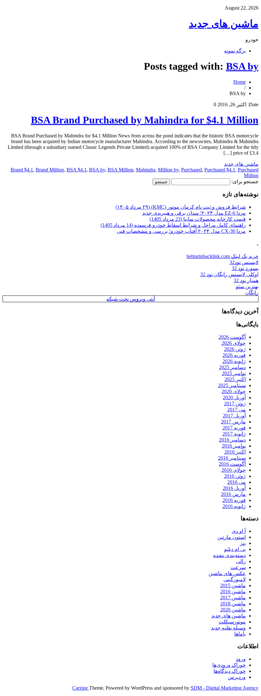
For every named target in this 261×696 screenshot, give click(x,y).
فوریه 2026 (234, 355)
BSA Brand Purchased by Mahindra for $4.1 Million (144, 120)
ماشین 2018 (233, 603)
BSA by (242, 66)
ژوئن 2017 (235, 403)
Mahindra (145, 169)
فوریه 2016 (234, 500)
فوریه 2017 (234, 427)
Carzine (80, 688)
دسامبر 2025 (232, 367)
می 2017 (236, 409)
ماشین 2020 (233, 609)
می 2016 (236, 482)
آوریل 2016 (234, 488)
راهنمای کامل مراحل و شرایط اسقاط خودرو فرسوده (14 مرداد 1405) (173, 225)
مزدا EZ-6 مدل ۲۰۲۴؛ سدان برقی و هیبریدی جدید (194, 213)
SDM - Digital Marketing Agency (224, 688)
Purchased (191, 169)
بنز (243, 543)
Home (239, 82)
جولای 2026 (234, 343)
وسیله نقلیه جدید (228, 627)
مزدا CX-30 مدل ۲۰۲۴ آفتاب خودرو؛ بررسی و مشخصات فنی (181, 231)
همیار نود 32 (246, 280)
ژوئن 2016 (235, 476)
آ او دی (239, 531)
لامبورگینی (234, 579)
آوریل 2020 (234, 397)
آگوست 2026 (232, 337)
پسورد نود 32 (245, 268)
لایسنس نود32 (243, 262)
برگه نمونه (235, 50)
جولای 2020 (234, 391)
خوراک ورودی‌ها (229, 665)
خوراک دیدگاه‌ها (230, 671)
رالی (241, 561)
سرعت (238, 567)
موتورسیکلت (232, 621)
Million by (168, 169)
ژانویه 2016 (234, 506)
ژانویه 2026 (234, 361)
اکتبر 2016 (235, 452)
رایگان (251, 292)
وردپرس (237, 677)
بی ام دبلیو (235, 549)
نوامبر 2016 (234, 446)
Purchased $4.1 (219, 169)
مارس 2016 (233, 494)
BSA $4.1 (77, 169)
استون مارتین (231, 537)
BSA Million (120, 169)
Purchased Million (248, 172)
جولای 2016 (234, 470)
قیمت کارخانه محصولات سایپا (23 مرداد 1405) (198, 219)
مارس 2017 (233, 421)
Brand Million (50, 169)
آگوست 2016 (232, 464)
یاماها (240, 634)
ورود (241, 659)
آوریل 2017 (234, 415)
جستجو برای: (244, 181)
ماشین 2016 (233, 591)
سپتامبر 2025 (232, 385)
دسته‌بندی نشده (229, 555)
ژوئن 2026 (235, 349)
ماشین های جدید (223, 23)
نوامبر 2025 (234, 373)
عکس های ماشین (227, 573)
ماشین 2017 (233, 597)
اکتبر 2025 (235, 379)
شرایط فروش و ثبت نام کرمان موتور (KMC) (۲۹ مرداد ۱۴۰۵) (181, 207)
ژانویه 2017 (234, 433)
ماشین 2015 (233, 585)
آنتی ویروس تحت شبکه (130, 299)
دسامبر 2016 (232, 439)
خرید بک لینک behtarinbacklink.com (222, 256)
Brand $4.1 (22, 169)
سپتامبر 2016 (232, 458)
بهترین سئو (247, 286)
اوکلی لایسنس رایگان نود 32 (229, 274)
